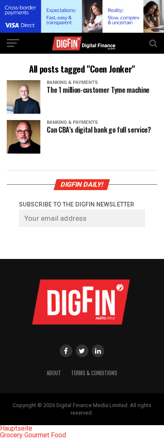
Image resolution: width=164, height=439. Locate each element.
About (54, 373)
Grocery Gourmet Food (33, 435)
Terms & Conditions (94, 373)
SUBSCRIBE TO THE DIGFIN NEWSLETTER (76, 204)
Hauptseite (16, 428)
